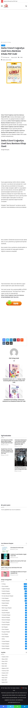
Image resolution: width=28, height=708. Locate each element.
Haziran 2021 (5, 673)
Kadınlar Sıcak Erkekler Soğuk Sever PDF (18, 555)
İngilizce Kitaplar (6, 588)
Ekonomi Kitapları (6, 619)
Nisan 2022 (4, 661)
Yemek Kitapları (5, 641)
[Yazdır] (11, 343)
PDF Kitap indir (6, 57)
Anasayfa (4, 42)
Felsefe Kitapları (6, 600)
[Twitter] (7, 339)
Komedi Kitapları (6, 624)
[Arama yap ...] (26, 6)
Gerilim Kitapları (5, 648)
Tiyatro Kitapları (6, 622)
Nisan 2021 (4, 677)
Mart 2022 (4, 663)
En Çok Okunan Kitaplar (7, 596)
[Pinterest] (18, 339)
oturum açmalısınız (16, 509)
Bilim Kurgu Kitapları (7, 607)
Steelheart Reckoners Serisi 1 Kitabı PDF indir (21, 468)
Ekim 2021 (4, 666)
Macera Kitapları (6, 617)
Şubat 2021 (4, 682)
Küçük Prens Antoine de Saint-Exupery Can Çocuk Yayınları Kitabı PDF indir (7, 451)
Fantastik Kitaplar (6, 615)
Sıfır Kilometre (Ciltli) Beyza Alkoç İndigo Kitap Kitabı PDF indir (7, 441)
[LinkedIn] (11, 339)
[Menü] (2, 6)
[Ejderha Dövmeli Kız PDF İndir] (5, 563)
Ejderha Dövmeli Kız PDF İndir (18, 561)
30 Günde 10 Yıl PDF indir (17, 547)
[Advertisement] (14, 25)
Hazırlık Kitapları (6, 591)
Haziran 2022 (5, 656)
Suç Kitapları (5, 634)
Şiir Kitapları (5, 627)
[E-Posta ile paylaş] (7, 343)
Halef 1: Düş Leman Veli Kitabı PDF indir (11, 567)
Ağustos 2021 (5, 668)
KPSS (3, 639)
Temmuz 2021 (5, 670)
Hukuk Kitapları (5, 643)
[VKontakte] (3, 343)
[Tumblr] (14, 339)
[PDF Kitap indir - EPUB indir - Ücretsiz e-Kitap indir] (6, 6)
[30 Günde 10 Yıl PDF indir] (5, 550)
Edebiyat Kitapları (6, 593)
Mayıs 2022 (5, 659)
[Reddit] (21, 339)
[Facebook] (3, 339)
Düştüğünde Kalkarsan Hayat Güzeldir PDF (18, 572)
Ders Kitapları (5, 586)
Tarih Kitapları (5, 598)
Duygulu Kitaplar (6, 631)
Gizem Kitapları (5, 646)
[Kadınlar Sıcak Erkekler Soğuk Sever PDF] (5, 556)
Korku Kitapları (5, 636)
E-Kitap (9, 42)
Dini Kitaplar (5, 605)
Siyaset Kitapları (6, 612)
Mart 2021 (4, 680)
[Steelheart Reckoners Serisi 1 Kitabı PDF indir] (21, 457)
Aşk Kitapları (5, 610)
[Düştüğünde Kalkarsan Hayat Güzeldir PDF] (5, 574)
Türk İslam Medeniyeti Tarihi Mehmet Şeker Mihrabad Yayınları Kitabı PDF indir (21, 442)
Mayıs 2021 (4, 675)
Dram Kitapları (5, 629)
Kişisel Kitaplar (5, 603)
